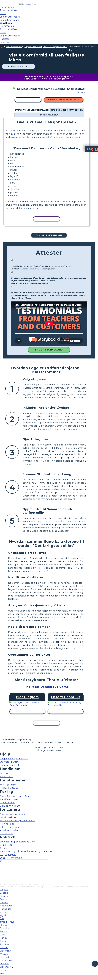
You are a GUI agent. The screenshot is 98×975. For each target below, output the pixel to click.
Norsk (3, 934)
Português (5, 909)
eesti (2, 973)
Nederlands (6, 905)
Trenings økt (7, 824)
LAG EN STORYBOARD (49, 349)
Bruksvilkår (6, 845)
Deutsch (4, 899)
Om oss (4, 773)
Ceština (4, 947)
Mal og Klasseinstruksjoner (67, 110)
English (4, 889)
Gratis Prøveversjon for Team (15, 796)
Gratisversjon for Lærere (13, 814)
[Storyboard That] (27, 4)
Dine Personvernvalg (11, 858)
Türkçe (4, 938)
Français (4, 896)
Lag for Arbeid (7, 802)
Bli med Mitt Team (10, 806)
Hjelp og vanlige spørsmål (14, 758)
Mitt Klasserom (8, 784)
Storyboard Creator (10, 762)
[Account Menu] (6, 23)
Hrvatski (4, 957)
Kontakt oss (6, 776)
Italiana (4, 902)
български (6, 960)
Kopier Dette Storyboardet (63, 100)
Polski (3, 941)
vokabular (10, 134)
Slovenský (5, 950)
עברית (3, 912)
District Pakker (8, 817)
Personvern (6, 848)
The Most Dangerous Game (55, 47)
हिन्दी (2, 918)
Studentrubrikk (49, 115)
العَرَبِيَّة (3, 915)
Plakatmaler (6, 833)
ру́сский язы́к (7, 922)
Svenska (4, 928)
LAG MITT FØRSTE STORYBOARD (49, 748)
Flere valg (80, 92)
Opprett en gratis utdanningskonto (51, 79)
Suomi (3, 931)
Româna (4, 944)
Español (4, 893)
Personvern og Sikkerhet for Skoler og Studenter (26, 851)
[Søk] (14, 10)
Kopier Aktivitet (18, 66)
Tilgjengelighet (8, 854)
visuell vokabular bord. (68, 137)
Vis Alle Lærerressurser (49, 235)
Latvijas (4, 970)
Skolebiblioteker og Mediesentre (17, 820)
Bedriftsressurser (9, 799)
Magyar (4, 954)
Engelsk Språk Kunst (33, 47)
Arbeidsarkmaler (9, 830)
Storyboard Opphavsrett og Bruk (17, 841)
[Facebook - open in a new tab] (1, 869)
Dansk (3, 925)
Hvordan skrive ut (9, 765)
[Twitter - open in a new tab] (1, 877)
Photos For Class (9, 788)
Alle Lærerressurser (14, 47)
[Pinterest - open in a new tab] (1, 881)
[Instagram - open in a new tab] (1, 873)
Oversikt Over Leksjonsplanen (32, 110)
